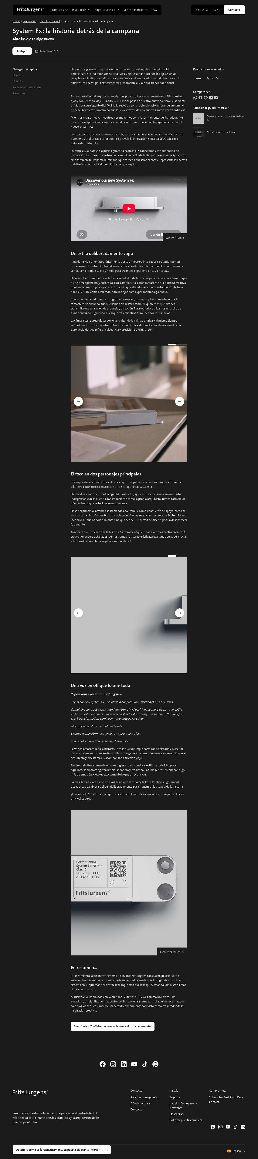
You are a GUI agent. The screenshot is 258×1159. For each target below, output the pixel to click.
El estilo (18, 81)
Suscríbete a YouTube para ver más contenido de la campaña (112, 1026)
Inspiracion (29, 21)
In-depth (22, 51)
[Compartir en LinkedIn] (211, 98)
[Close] (106, 1150)
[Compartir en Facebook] (200, 98)
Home (16, 21)
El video (18, 75)
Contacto (234, 10)
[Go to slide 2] (178, 344)
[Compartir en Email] (216, 98)
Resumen (19, 93)
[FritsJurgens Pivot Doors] (30, 10)
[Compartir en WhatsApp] (195, 98)
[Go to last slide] (78, 401)
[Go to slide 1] (172, 344)
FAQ (154, 10)
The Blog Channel (50, 21)
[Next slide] (179, 401)
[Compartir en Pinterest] (206, 98)
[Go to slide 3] (184, 344)
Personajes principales (27, 87)
